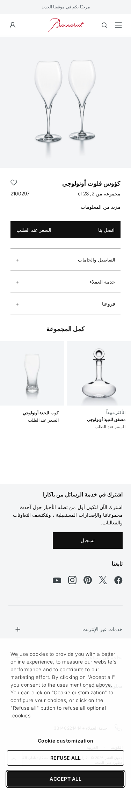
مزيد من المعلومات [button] (101, 207)
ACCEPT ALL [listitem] (65, 779)
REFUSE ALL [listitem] (65, 758)
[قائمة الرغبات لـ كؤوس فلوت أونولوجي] (13, 183)
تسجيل (88, 540)
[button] (12, 25)
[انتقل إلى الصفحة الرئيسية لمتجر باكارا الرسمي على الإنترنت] (66, 25)
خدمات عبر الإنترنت (102, 629)
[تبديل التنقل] (118, 25)
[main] (65, 249)
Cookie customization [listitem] (66, 741)
